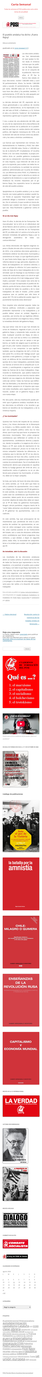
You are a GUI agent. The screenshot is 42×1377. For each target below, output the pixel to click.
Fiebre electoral (9, 614)
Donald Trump (29, 1332)
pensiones (26, 1345)
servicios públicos (9, 1354)
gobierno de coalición (24, 1336)
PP (11, 598)
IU (38, 595)
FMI (27, 1334)
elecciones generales (19, 1334)
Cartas (22, 592)
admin (7, 600)
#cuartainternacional (11, 1320)
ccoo (36, 1326)
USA (27, 1359)
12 (14, 1282)
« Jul (4, 1293)
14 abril (18, 595)
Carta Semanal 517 (21, 48)
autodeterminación (15, 1323)
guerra (7, 1338)
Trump (32, 1356)
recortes (6, 1351)
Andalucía (25, 595)
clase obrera (12, 1329)
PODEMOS (6, 598)
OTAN (20, 1343)
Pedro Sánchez (11, 1346)
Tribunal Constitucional (10, 1357)
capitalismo (10, 1326)
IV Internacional (31, 1341)
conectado (23, 634)
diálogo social (17, 1331)
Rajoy (19, 598)
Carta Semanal (21, 4)
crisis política (7, 1332)
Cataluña (23, 1326)
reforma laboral (17, 1351)
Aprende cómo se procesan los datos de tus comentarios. (19, 640)
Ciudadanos (33, 595)
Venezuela (32, 1360)
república (31, 1351)
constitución (25, 1330)
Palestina (28, 1343)
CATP (30, 1326)
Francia (32, 1333)
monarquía (9, 1343)
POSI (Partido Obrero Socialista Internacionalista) (18, 1373)
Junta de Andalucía (31, 592)
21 (24, 1285)
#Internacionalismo (26, 1320)
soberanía (22, 1353)
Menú (21, 17)
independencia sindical (14, 1340)
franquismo (8, 1335)
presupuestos (16, 1349)
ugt (37, 1356)
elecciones (7, 1334)
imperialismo (22, 1338)
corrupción (34, 1329)
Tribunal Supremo (23, 1356)
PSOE (14, 598)
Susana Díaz (25, 598)
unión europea (14, 1359)
